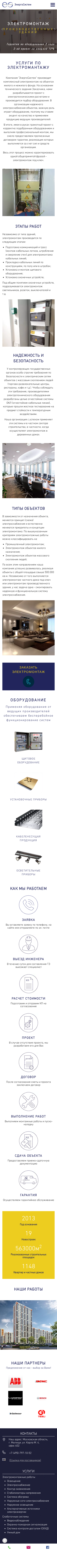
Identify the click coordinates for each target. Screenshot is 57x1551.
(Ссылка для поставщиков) (25, 1460)
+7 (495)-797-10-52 (20, 1453)
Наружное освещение (20, 1505)
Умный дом (13, 1532)
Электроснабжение (18, 1485)
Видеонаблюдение (18, 1520)
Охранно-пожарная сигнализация (27, 1524)
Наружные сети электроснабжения (28, 1501)
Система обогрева (18, 1497)
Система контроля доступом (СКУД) (28, 1528)
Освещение (14, 1481)
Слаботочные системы (15, 1516)
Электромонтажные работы (18, 1477)
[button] (2, 29)
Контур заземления (18, 1489)
